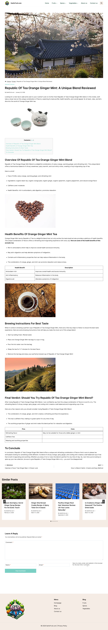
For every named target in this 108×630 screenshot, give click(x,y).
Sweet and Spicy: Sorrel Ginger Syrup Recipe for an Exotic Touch (13, 505)
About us (84, 3)
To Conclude (10, 152)
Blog (55, 606)
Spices (12, 84)
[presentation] (14, 491)
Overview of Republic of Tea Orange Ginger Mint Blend (23, 143)
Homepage (57, 603)
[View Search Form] (101, 3)
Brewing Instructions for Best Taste (17, 148)
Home (47, 3)
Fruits (84, 603)
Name (8, 565)
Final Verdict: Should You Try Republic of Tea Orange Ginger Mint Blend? (29, 150)
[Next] (103, 501)
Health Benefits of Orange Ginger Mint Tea (19, 146)
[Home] (5, 81)
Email (41, 565)
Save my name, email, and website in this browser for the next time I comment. (87, 564)
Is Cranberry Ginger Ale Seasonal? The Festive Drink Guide (94, 505)
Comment (9, 542)
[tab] (50, 521)
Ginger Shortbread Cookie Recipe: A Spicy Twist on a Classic (40, 505)
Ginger (7, 84)
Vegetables (86, 608)
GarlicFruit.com (10, 92)
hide (32, 140)
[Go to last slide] (4, 501)
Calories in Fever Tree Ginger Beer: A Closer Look (21, 466)
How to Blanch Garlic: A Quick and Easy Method (87, 466)
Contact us (94, 3)
